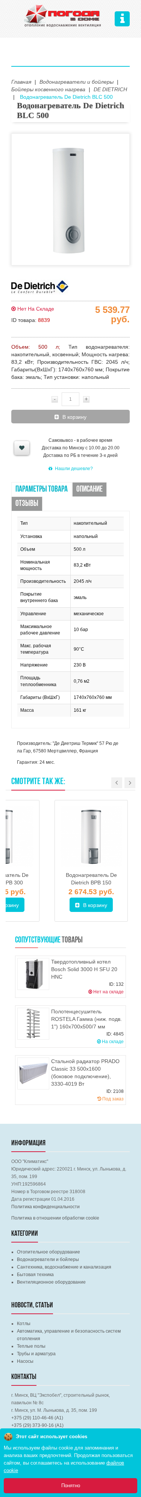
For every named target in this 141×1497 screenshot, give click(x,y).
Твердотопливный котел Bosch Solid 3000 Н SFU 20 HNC (84, 969)
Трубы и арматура (36, 1353)
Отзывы (26, 504)
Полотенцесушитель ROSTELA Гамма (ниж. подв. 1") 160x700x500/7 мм (86, 1019)
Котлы (23, 1323)
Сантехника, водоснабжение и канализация (64, 1267)
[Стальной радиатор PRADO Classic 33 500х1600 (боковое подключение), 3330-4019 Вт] (33, 1073)
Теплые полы (31, 1346)
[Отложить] (21, 448)
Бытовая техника (35, 1274)
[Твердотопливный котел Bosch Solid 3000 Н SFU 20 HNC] (33, 974)
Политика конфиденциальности (45, 1206)
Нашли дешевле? (74, 468)
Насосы (25, 1361)
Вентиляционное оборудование (51, 1282)
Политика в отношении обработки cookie (55, 1218)
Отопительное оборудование (48, 1252)
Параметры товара (41, 489)
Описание (89, 489)
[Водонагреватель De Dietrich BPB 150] (91, 836)
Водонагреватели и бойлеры (48, 1259)
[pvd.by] (63, 15)
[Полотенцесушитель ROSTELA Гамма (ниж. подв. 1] (33, 1024)
